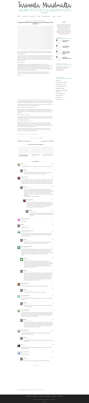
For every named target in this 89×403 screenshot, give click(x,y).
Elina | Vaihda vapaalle (25, 295)
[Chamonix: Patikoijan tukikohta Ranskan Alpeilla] (58, 53)
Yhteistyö (59, 16)
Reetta (25, 258)
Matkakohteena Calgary (59, 95)
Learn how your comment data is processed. (36, 389)
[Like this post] (38, 137)
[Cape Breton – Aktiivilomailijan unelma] (58, 59)
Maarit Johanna (30, 199)
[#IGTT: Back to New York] (47, 150)
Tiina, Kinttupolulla (25, 218)
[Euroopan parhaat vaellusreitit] (58, 42)
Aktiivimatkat (25, 16)
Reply (53, 186)
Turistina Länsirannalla (59, 99)
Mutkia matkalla (58, 97)
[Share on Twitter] (40, 137)
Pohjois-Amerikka (35, 134)
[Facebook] (41, 12)
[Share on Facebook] (39, 137)
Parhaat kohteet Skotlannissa (60, 93)
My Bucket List (58, 80)
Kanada (38, 16)
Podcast (53, 16)
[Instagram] (43, 12)
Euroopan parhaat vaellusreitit (65, 41)
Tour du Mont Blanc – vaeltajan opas (66, 47)
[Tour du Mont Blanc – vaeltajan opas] (58, 47)
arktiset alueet (20, 134)
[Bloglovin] (47, 12)
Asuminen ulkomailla (46, 16)
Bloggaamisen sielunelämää (60, 88)
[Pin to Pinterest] (41, 137)
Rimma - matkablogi (25, 283)
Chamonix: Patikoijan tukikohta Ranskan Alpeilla (66, 52)
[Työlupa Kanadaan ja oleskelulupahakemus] (23, 150)
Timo (22, 344)
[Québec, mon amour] (35, 150)
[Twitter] (42, 12)
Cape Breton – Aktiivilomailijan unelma (66, 58)
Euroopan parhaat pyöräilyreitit (61, 86)
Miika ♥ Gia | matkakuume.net (26, 246)
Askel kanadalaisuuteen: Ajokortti (61, 84)
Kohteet (19, 16)
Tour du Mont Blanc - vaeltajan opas (61, 82)
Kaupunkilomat (32, 16)
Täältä (21, 130)
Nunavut (29, 134)
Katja (22, 163)
